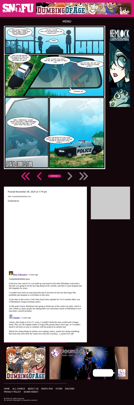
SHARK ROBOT (31, 392)
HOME (7, 388)
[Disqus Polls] (45, 235)
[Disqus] (45, 302)
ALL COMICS (18, 388)
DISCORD (69, 388)
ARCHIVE (54, 176)
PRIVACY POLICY (12, 392)
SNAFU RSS (47, 388)
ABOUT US (33, 388)
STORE (59, 388)
